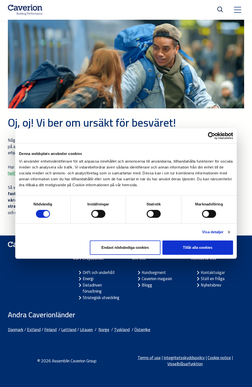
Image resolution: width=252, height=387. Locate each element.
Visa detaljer (212, 232)
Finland (50, 330)
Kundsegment (154, 272)
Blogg (147, 285)
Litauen (86, 330)
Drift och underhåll (98, 272)
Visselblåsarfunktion (185, 364)
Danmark (15, 330)
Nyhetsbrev (211, 285)
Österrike (142, 330)
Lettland (68, 330)
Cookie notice (219, 358)
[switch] (98, 214)
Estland (34, 330)
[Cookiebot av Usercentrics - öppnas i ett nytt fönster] (211, 135)
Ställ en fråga (213, 279)
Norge (103, 330)
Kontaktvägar (213, 272)
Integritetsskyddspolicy (184, 358)
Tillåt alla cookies (197, 247)
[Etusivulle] (25, 10)
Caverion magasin (157, 279)
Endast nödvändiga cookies (125, 247)
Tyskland (122, 330)
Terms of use (149, 358)
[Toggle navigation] (237, 10)
